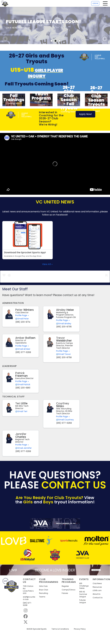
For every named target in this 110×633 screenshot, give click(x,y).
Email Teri (22, 411)
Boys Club (43, 590)
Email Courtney (66, 419)
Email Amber (24, 349)
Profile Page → (22, 315)
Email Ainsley (64, 323)
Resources (97, 587)
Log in (95, 3)
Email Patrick (24, 384)
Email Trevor (64, 354)
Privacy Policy (80, 629)
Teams (42, 597)
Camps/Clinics (68, 590)
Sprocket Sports (40, 629)
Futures (65, 593)
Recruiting (43, 593)
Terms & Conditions (60, 629)
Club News (97, 583)
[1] (51, 41)
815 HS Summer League (83, 594)
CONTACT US (73, 485)
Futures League (82, 601)
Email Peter (23, 318)
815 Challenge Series (84, 586)
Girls (28, 502)
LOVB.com (97, 590)
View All (46, 264)
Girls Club (43, 586)
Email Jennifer (25, 448)
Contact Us (98, 598)
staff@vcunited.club (29, 598)
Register (65, 586)
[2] (56, 41)
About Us (96, 594)
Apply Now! (85, 114)
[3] (60, 41)
